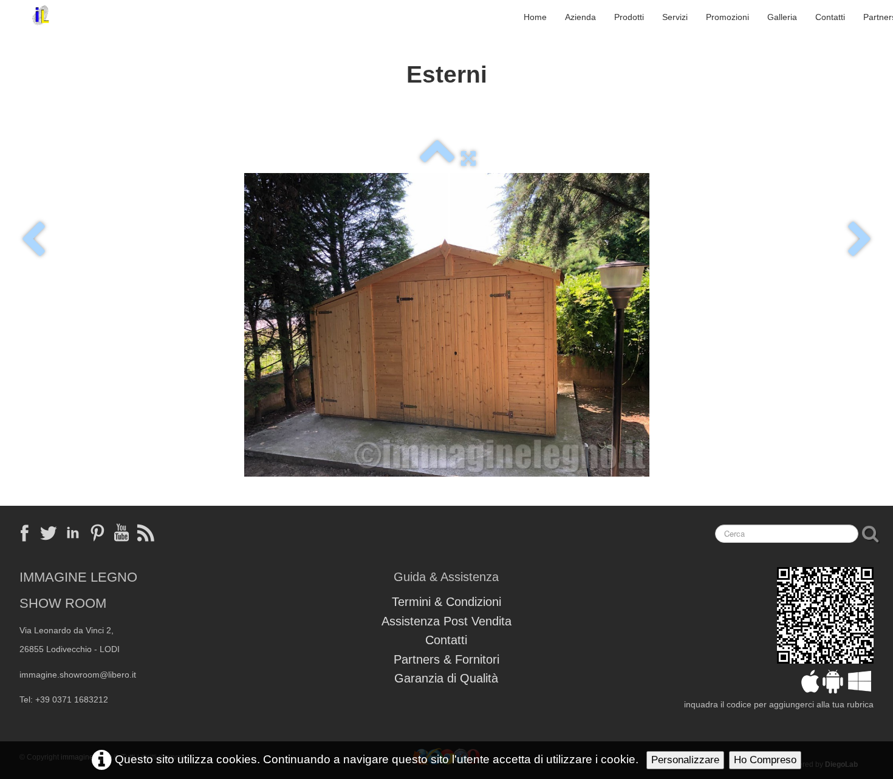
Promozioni (727, 17)
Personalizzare (685, 760)
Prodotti (629, 17)
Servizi (675, 17)
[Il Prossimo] (860, 240)
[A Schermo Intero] (468, 158)
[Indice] (437, 158)
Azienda (580, 17)
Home (535, 17)
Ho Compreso (765, 760)
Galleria (782, 17)
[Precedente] (33, 240)
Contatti (830, 17)
